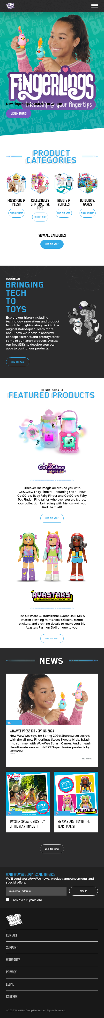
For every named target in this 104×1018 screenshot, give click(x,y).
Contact (11, 935)
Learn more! (19, 113)
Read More (87, 758)
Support (12, 947)
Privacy (11, 972)
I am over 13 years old (25, 900)
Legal (10, 984)
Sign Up (83, 891)
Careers (11, 996)
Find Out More (16, 213)
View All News (52, 849)
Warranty (13, 960)
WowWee (18, 6)
